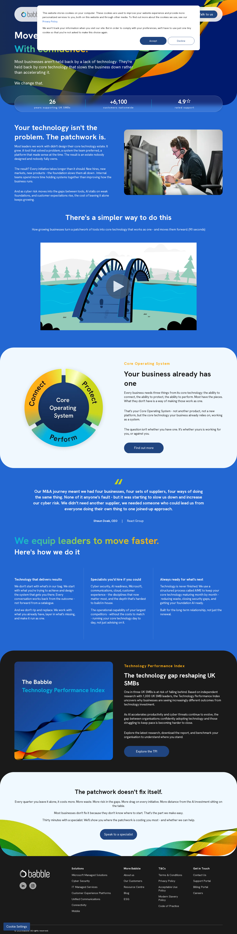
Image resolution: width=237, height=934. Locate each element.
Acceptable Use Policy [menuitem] (167, 888)
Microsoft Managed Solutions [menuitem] (89, 875)
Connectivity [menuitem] (79, 905)
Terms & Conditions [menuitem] (170, 875)
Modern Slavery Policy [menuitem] (168, 898)
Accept (153, 40)
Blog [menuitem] (126, 893)
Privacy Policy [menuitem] (166, 881)
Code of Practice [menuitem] (168, 906)
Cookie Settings (16, 926)
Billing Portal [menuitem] (200, 887)
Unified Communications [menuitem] (86, 899)
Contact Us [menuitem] (199, 875)
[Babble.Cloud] (35, 873)
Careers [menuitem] (198, 893)
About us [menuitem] (129, 875)
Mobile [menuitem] (76, 911)
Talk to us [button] (206, 14)
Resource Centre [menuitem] (134, 887)
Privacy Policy (50, 21)
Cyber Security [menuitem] (81, 881)
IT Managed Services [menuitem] (85, 887)
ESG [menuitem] (126, 899)
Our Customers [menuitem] (133, 881)
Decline (181, 40)
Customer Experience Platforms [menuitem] (91, 893)
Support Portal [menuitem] (202, 881)
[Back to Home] (32, 14)
